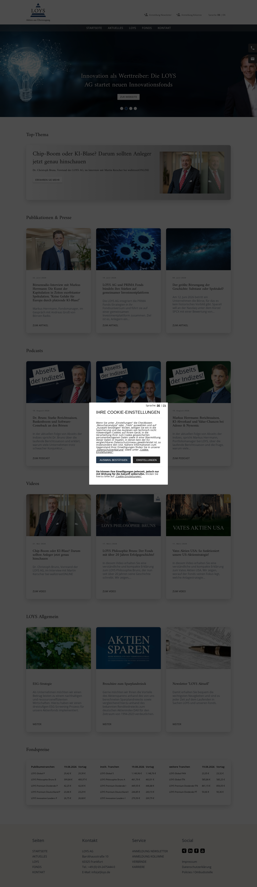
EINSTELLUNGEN (146, 460)
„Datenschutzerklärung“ (110, 449)
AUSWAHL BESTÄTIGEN (113, 460)
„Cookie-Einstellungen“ (128, 476)
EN (164, 405)
